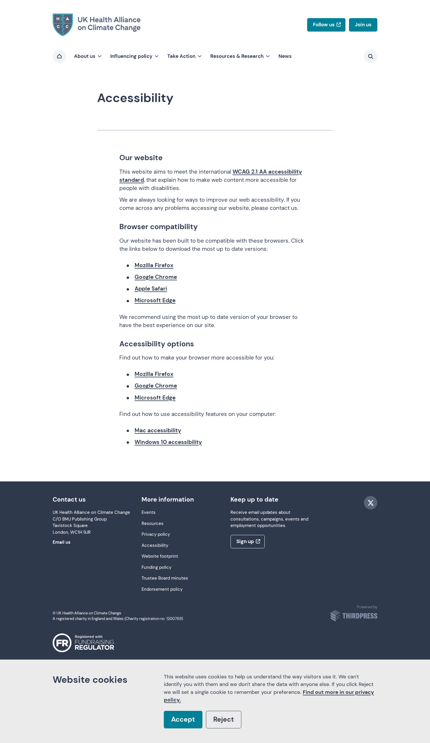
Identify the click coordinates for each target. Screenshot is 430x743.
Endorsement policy (162, 589)
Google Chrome (156, 277)
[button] (87, 56)
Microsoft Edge (155, 300)
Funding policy (156, 567)
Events (149, 512)
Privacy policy (156, 534)
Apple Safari (151, 288)
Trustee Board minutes (165, 578)
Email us (61, 542)
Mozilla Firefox (154, 265)
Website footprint (160, 556)
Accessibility (155, 545)
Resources (153, 523)
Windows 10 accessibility (168, 442)
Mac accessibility (158, 430)
